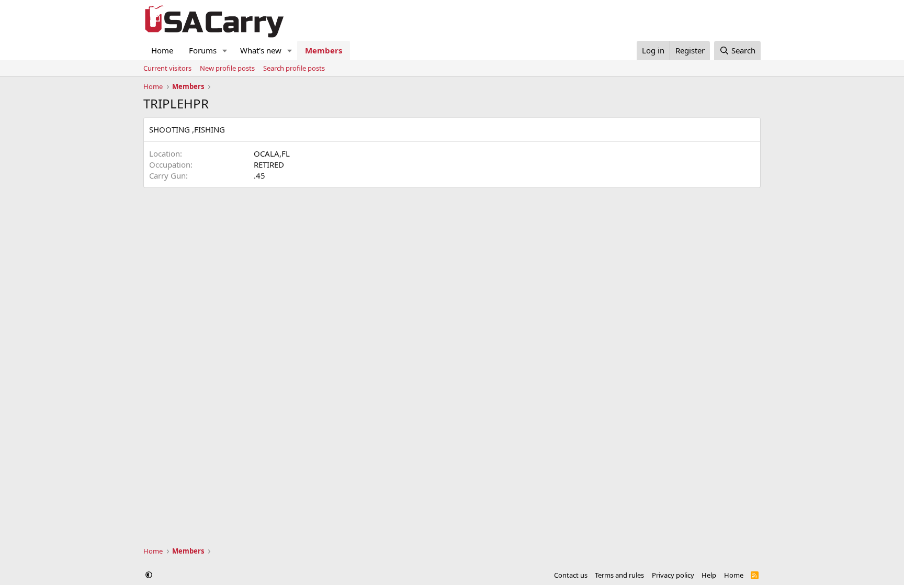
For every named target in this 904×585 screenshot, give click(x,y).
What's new (260, 50)
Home (162, 50)
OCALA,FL (272, 153)
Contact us (570, 575)
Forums (203, 50)
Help (709, 575)
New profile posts (227, 68)
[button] (225, 50)
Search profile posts (294, 68)
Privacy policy (673, 575)
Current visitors (167, 68)
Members (323, 50)
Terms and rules (619, 575)
